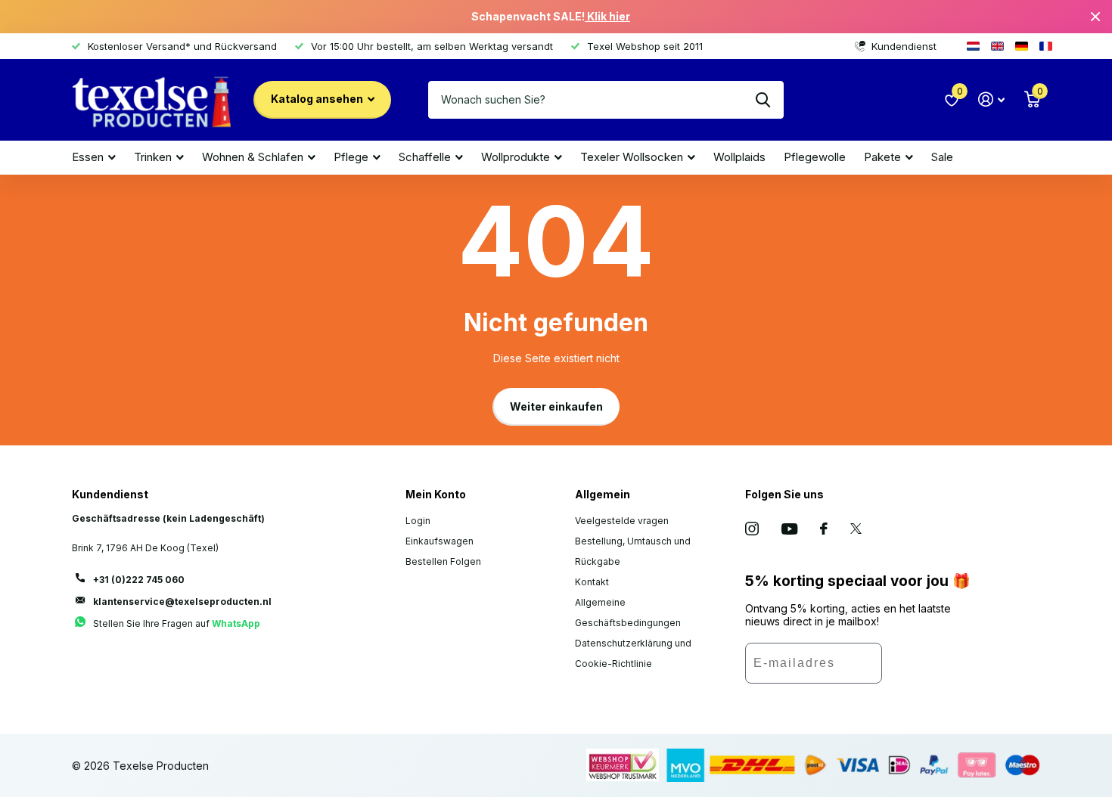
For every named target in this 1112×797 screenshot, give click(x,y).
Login (417, 520)
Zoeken (763, 100)
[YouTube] (789, 529)
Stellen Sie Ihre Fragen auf (176, 623)
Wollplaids (739, 157)
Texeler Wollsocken (631, 157)
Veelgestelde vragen (622, 520)
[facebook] (824, 529)
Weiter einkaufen (556, 406)
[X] (856, 528)
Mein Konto (435, 494)
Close (1095, 16)
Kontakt (592, 582)
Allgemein (602, 494)
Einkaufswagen (439, 541)
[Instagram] (752, 528)
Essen (88, 157)
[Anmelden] (991, 99)
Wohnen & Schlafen (252, 157)
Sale (942, 157)
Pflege (351, 157)
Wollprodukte (515, 157)
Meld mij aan (927, 668)
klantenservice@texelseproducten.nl (182, 601)
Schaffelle (425, 157)
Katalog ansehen (318, 98)
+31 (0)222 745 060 (139, 579)
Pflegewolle (815, 157)
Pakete (882, 157)
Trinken (153, 157)
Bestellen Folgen (443, 561)
